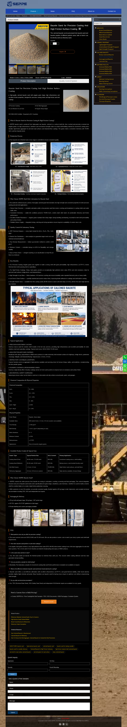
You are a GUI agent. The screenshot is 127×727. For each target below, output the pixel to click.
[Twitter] (66, 724)
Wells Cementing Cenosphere (108, 91)
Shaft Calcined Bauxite (106, 57)
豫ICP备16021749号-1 (82, 720)
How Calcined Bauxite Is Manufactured (21, 633)
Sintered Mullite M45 (105, 67)
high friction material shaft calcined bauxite (66, 649)
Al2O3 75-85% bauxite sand (17, 646)
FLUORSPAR (100, 94)
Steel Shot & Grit (104, 37)
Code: (63, 77)
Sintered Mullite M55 (105, 69)
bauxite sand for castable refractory (18, 649)
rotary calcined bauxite (58, 652)
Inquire (61, 51)
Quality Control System (68, 81)
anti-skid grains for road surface (42, 652)
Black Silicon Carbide (105, 35)
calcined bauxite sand (48, 646)
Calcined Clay (103, 61)
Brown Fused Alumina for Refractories (20, 622)
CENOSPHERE (101, 87)
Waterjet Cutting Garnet (106, 79)
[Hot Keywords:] (119, 19)
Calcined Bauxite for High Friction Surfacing (41, 649)
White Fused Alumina (105, 32)
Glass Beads (103, 39)
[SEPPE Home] (17, 4)
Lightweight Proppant (105, 44)
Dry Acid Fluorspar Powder (107, 99)
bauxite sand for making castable (65, 646)
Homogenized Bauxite (106, 59)
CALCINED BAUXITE (102, 52)
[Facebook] (60, 724)
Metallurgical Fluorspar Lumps (108, 97)
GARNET (99, 77)
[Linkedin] (63, 724)
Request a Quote (48, 601)
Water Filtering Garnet (106, 83)
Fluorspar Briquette (105, 101)
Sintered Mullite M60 (105, 71)
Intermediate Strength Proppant (109, 47)
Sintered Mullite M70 (105, 73)
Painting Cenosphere (105, 89)
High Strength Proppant (106, 49)
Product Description (28, 81)
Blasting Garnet (104, 81)
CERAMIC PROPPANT (103, 42)
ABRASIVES (100, 28)
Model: (12, 77)
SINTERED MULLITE (103, 64)
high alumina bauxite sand (33, 646)
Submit (12, 674)
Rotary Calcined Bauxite (106, 55)
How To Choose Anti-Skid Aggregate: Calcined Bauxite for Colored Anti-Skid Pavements (33, 638)
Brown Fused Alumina (105, 30)
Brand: (38, 77)
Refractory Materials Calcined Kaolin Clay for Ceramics (25, 617)
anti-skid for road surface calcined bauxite (20, 652)
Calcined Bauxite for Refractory (19, 635)
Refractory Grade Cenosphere (18, 624)
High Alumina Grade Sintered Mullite (20, 619)
